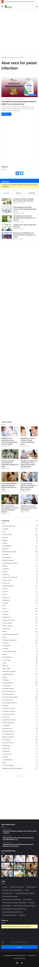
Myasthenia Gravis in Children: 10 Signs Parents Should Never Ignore (28, 441)
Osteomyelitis (6, 685)
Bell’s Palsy (6, 549)
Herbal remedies (27, 899)
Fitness (5, 608)
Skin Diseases (7, 745)
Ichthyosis (6, 648)
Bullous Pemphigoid (8, 560)
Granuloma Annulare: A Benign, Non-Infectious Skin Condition (23, 200)
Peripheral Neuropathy (9, 691)
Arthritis (5, 543)
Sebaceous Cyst (7, 728)
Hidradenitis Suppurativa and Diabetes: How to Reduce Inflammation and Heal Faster (29, 464)
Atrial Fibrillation (7, 546)
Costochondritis (7, 580)
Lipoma (5, 663)
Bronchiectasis (7, 557)
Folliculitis (5, 614)
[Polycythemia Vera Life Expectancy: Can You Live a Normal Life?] (29, 499)
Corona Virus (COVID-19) (10, 577)
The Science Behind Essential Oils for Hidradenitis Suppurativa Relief (9, 464)
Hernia (4, 637)
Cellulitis (5, 571)
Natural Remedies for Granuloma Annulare (24, 905)
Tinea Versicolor (7, 754)
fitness (26, 890)
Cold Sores (6, 574)
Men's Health (6, 668)
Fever (4, 606)
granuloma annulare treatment (10, 896)
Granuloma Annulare (8, 620)
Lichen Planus (7, 660)
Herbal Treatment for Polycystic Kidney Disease (14, 902)
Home (4, 57)
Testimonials (6, 751)
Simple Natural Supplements (9, 915)
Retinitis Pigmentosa (8, 722)
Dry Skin (5, 591)
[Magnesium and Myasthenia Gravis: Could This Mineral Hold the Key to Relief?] (9, 431)
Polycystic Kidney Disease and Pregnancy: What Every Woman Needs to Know (29, 486)
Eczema (5, 594)
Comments (31, 193)
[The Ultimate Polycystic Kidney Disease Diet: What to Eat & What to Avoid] (9, 477)
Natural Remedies (8, 683)
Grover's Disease (7, 626)
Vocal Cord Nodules (8, 765)
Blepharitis (6, 554)
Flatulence (6, 611)
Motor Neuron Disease (9, 671)
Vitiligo (4, 762)
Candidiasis (6, 569)
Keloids (5, 654)
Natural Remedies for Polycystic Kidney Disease (14, 909)
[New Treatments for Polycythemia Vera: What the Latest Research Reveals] (9, 499)
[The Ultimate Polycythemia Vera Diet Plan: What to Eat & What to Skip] (19, 873)
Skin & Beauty (7, 740)
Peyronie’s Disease (8, 694)
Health (4, 631)
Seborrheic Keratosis (9, 731)
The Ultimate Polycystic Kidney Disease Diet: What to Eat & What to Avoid (9, 486)
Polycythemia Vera (8, 700)
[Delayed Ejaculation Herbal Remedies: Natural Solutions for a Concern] (7, 218)
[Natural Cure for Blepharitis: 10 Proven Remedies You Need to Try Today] (7, 235)
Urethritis (5, 757)
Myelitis (5, 677)
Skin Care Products (8, 742)
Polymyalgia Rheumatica (10, 702)
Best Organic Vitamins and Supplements (12, 890)
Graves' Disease (7, 623)
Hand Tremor (6, 628)
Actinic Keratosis (7, 534)
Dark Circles (6, 583)
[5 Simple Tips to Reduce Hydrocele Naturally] (7, 227)
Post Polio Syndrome (9, 708)
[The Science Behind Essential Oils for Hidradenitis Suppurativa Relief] (9, 454)
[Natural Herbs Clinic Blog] (8, 6)
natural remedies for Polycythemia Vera (12, 912)
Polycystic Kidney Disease (10, 697)
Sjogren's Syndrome (8, 737)
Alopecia (5, 540)
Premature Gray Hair (9, 714)
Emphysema (6, 597)
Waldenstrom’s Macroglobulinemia (12, 768)
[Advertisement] (19, 31)
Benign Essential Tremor (10, 551)
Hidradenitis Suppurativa (10, 640)
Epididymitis (6, 600)
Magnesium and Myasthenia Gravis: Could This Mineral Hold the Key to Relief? (9, 441)
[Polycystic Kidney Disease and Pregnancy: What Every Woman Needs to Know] (29, 477)
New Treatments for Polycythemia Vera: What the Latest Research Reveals (9, 509)
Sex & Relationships (8, 734)
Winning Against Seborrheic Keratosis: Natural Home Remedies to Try (24, 209)
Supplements (6, 748)
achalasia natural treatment (17, 887)
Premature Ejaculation (9, 711)
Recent (18, 193)
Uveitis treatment (8, 759)
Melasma (5, 665)
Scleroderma (6, 725)
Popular (6, 193)
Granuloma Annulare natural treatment (25, 893)
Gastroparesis (7, 617)
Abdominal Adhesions (9, 526)
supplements (22, 915)
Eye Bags (5, 603)
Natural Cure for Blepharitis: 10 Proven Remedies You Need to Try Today (24, 235)
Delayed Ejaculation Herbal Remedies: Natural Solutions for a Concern (24, 218)
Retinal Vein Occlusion (9, 720)
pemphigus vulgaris (8, 688)
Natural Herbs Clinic (19, 958)
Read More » (6, 114)
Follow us (4, 920)
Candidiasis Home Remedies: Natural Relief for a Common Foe (18, 102)
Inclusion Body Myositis (9, 651)
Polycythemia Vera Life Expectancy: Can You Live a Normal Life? (29, 508)
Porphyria (5, 705)
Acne (4, 531)
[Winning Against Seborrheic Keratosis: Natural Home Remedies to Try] (7, 209)
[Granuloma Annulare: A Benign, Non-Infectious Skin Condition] (7, 201)
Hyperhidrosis (7, 645)
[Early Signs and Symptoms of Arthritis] (7, 858)
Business (5, 566)
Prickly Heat (6, 717)
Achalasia (5, 529)
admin (4, 99)
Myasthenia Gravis (8, 674)
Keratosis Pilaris (7, 657)
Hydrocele (6, 643)
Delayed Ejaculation (8, 586)
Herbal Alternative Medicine (11, 634)
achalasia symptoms (31, 887)
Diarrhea (5, 588)
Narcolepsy (6, 680)
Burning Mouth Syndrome (10, 563)
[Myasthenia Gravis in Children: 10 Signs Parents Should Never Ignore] (29, 431)
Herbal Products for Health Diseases (11, 899)
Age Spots (6, 537)
